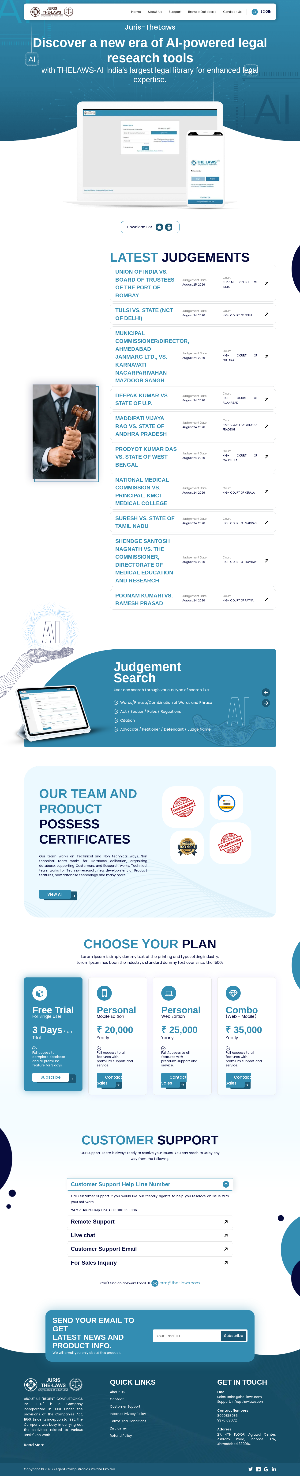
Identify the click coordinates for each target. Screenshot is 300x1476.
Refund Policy (121, 1435)
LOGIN (265, 11)
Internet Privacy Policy (128, 1414)
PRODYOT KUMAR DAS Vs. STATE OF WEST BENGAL (146, 457)
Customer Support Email (104, 1249)
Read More (34, 1445)
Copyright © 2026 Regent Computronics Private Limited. (70, 1469)
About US (117, 1392)
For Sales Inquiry (94, 1262)
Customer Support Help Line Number (120, 1184)
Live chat (83, 1235)
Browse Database (202, 11)
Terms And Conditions (128, 1421)
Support (175, 11)
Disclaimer (118, 1428)
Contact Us (232, 11)
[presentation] (266, 692)
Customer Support (125, 1406)
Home (136, 11)
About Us (155, 11)
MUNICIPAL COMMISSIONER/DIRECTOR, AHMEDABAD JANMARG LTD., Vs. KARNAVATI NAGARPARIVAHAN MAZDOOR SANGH (152, 357)
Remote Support (93, 1221)
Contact (117, 1399)
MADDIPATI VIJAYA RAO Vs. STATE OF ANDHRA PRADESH (141, 426)
